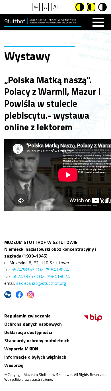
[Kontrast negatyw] (91, 7)
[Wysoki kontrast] (79, 7)
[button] (98, 22)
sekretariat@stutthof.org (41, 283)
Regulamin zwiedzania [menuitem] (27, 315)
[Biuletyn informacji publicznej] (93, 320)
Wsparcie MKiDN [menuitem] (21, 348)
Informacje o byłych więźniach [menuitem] (35, 357)
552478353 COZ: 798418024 (40, 269)
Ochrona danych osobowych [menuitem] (33, 324)
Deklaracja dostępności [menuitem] (28, 332)
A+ (56, 7)
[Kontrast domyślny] (102, 7)
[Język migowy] (8, 294)
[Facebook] (20, 294)
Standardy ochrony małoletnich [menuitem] (36, 340)
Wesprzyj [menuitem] (13, 365)
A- (36, 7)
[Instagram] (31, 294)
